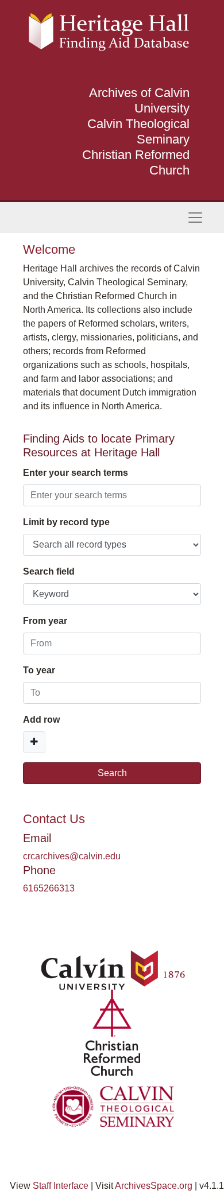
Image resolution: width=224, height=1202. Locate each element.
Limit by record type (66, 522)
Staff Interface (60, 1186)
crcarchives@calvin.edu (72, 856)
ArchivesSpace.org (153, 1186)
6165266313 (49, 888)
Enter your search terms (75, 473)
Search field (49, 571)
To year (39, 670)
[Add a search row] (34, 742)
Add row (41, 719)
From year (45, 621)
